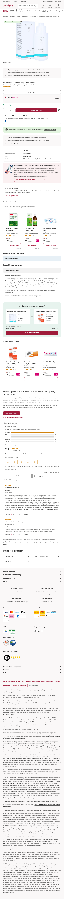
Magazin (16, 1)
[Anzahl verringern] (5, 110)
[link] (6, 643)
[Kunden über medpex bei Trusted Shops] (12, 658)
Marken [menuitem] (52, 11)
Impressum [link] (6, 685)
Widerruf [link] (28, 681)
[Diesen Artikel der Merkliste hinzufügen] (59, 110)
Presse (18, 681)
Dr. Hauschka (27, 156)
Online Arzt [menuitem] (12, 11)
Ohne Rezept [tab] (32, 92)
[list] (32, 41)
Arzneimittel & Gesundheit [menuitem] (19, 11)
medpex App (23, 1)
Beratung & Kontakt (48, 1)
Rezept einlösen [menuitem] (5, 11)
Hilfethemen (58, 1)
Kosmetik (12, 16)
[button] (25, 180)
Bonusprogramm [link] (7, 1)
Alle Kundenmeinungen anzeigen (13, 417)
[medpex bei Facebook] (35, 631)
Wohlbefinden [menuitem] (29, 11)
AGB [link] (23, 681)
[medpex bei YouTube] (42, 631)
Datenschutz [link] (36, 681)
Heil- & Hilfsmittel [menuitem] (45, 11)
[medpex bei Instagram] (38, 631)
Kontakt (57, 681)
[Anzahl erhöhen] (11, 110)
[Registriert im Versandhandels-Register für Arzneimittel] (12, 632)
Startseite (5, 16)
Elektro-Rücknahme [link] (47, 681)
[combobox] (28, 6)
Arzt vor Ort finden (43, 179)
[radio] (5, 97)
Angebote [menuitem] (61, 11)
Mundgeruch (33, 16)
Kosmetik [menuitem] (37, 11)
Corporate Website (9, 681)
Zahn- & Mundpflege (22, 16)
